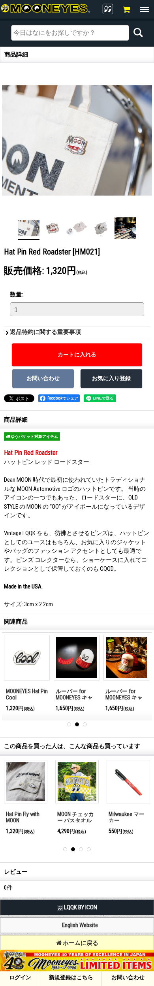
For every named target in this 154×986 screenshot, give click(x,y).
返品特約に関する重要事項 (45, 332)
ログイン (20, 977)
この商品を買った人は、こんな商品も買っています (72, 746)
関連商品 (16, 621)
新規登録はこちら (71, 977)
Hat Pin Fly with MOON (22, 817)
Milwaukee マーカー (127, 817)
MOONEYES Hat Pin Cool (27, 694)
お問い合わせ (128, 977)
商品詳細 (16, 419)
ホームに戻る (80, 942)
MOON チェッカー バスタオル (75, 817)
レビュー (16, 871)
